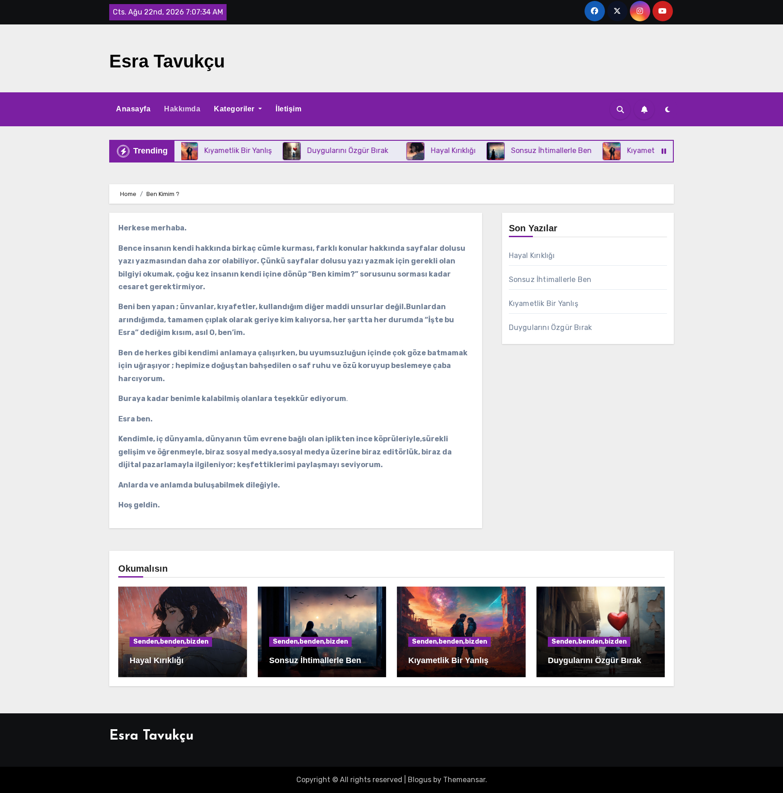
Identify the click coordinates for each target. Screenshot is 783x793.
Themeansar (464, 779)
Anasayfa (133, 109)
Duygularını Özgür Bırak (550, 327)
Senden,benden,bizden (170, 641)
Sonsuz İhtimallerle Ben (550, 279)
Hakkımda (182, 109)
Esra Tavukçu (167, 61)
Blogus (419, 779)
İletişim (288, 109)
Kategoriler (235, 109)
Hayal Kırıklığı (532, 255)
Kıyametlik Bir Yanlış (543, 303)
